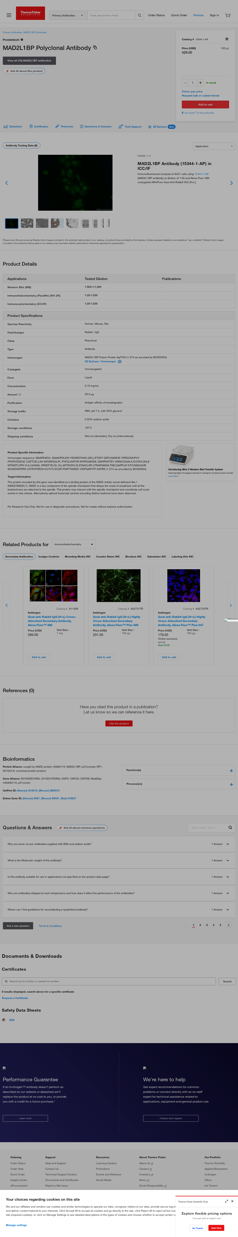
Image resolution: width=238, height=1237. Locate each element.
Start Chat (216, 1228)
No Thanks (197, 1228)
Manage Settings (16, 1225)
